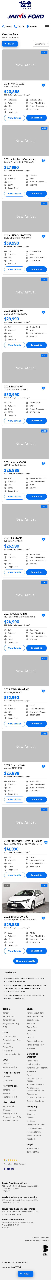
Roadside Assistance (36, 1097)
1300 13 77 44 (13, 1203)
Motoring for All (34, 1132)
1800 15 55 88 (13, 1188)
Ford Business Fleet (35, 1045)
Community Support (35, 1128)
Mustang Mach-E (10, 1067)
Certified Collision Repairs (34, 1079)
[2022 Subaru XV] (25, 292)
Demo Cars (32, 1027)
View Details (14, 118)
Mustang (6, 1093)
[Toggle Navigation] (47, 26)
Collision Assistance (35, 1101)
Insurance (31, 1048)
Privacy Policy (33, 1148)
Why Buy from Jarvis (36, 1125)
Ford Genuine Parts (35, 1084)
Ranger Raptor (9, 1016)
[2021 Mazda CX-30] (25, 443)
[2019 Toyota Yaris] (25, 746)
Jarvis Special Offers (35, 1016)
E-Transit (6, 1110)
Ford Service (32, 1061)
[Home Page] (25, 5)
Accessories (32, 1094)
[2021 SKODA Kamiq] (25, 595)
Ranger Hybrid (9, 1020)
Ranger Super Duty (11, 1023)
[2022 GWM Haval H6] (25, 670)
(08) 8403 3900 (14, 1214)
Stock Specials (33, 1020)
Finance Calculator (35, 1041)
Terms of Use (33, 1152)
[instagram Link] (12, 1169)
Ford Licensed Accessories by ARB (35, 1089)
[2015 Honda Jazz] (25, 64)
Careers (30, 1118)
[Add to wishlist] (43, 85)
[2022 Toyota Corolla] (25, 898)
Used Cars (31, 1030)
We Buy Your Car (34, 1135)
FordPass (31, 1121)
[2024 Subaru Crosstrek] (25, 216)
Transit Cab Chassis (11, 1054)
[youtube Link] (8, 1169)
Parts (29, 1075)
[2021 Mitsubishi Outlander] (25, 140)
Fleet (29, 1034)
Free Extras (32, 1071)
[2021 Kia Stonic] (25, 519)
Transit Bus (8, 1051)
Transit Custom (9, 1036)
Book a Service (33, 1064)
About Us (31, 1114)
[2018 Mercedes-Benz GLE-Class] (25, 822)
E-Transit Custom (10, 1120)
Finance (30, 1037)
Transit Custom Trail (12, 1040)
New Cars (31, 1023)
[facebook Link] (4, 1169)
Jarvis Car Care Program (37, 1068)
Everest (6, 1064)
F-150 (5, 1027)
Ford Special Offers (35, 1013)
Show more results (25, 961)
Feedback (31, 1139)
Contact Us (36, 117)
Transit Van (8, 1047)
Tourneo (6, 1043)
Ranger (6, 1013)
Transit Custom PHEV (12, 1117)
